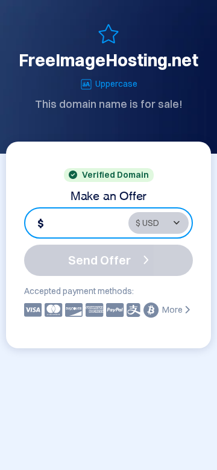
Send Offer (99, 260)
